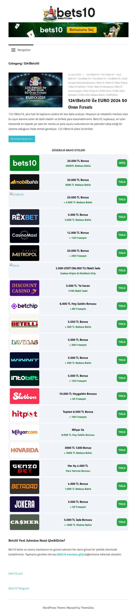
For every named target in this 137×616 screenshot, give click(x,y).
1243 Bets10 (98, 78)
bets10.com (16, 573)
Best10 (100, 82)
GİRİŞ (122, 163)
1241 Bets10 (107, 74)
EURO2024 (112, 95)
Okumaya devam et (21, 139)
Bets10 (109, 82)
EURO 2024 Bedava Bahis (92, 95)
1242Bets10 (84, 78)
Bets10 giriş (121, 82)
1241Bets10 (92, 74)
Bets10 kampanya (104, 86)
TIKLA (121, 182)
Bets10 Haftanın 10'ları (81, 86)
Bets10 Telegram (19, 588)
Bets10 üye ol (90, 91)
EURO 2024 (105, 91)
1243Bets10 (113, 78)
